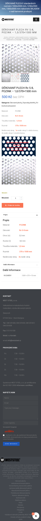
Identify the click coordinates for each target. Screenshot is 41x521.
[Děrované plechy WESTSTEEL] (10, 460)
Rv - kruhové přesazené (20, 38)
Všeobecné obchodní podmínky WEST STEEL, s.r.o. (20, 514)
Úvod (6, 37)
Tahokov (20, 505)
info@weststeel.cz (14, 340)
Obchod (12, 37)
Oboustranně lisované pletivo (20, 490)
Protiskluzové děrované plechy (20, 493)
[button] (36, 47)
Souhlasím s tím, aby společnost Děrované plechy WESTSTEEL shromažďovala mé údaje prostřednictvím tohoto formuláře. (20, 437)
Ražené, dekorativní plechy (20, 495)
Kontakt (13, 335)
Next (35, 59)
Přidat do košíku (14, 205)
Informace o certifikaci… (25, 385)
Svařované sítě (20, 498)
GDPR (20, 519)
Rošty (20, 502)
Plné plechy (20, 507)
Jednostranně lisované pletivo (20, 483)
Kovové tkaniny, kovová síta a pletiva (20, 486)
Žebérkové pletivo (20, 500)
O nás (20, 512)
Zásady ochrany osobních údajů (20, 517)
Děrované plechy (22, 37)
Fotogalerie (20, 510)
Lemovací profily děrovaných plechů (20, 488)
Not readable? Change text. (10, 427)
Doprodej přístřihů (29, 103)
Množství (5, 198)
